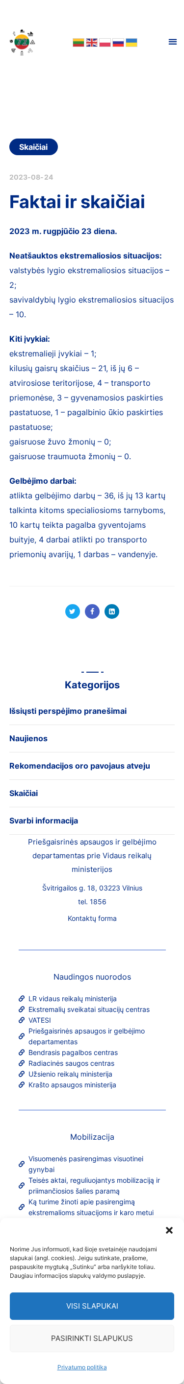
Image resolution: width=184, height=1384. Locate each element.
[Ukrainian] (130, 42)
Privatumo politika (82, 1367)
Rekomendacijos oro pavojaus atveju (79, 766)
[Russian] (117, 42)
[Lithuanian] (77, 42)
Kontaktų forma (92, 918)
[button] (169, 1230)
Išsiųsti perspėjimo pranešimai (68, 711)
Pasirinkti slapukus (92, 1338)
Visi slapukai (92, 1306)
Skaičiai (33, 147)
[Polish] (104, 42)
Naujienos (28, 738)
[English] (91, 42)
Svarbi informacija (43, 820)
